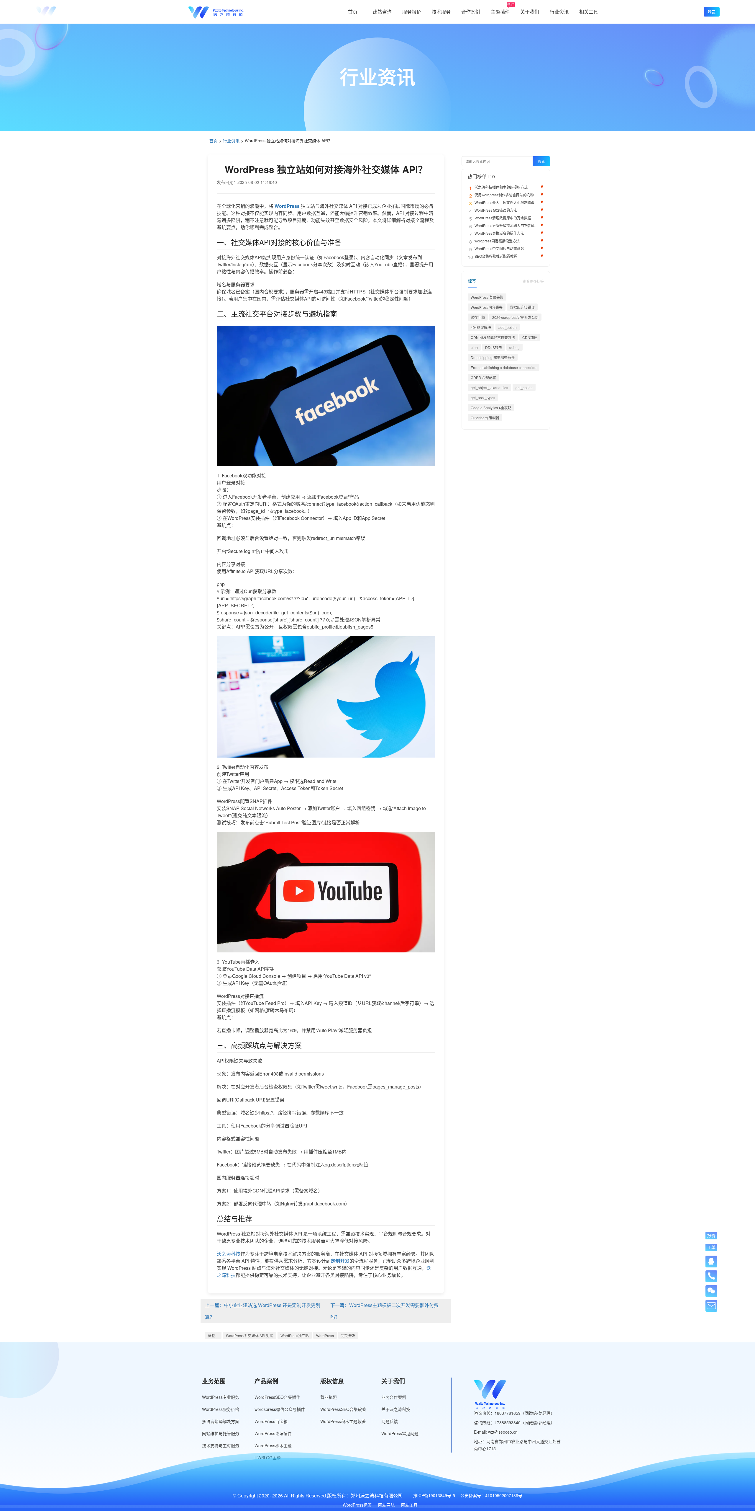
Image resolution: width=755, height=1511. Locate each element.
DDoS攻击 (493, 347)
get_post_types (483, 397)
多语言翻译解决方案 (220, 1421)
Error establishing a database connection (503, 367)
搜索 (541, 161)
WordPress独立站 (294, 1335)
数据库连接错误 (522, 307)
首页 (352, 11)
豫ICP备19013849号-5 (434, 1495)
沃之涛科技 (228, 1253)
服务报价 (411, 11)
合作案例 (470, 11)
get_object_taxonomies (489, 387)
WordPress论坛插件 (273, 1433)
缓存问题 (478, 317)
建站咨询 (382, 11)
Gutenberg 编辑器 (485, 417)
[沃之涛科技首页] (63, 12)
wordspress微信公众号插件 (280, 1409)
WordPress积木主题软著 (343, 1421)
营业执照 (328, 1397)
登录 (712, 12)
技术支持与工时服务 (220, 1445)
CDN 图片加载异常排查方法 (493, 337)
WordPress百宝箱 (271, 1421)
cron (474, 347)
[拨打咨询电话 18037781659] (711, 1274)
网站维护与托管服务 (220, 1433)
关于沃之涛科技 (395, 1409)
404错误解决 (481, 327)
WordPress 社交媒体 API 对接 (249, 1335)
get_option (524, 387)
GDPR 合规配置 (483, 377)
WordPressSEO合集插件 (277, 1397)
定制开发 (348, 1335)
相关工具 (588, 11)
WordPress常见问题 (399, 1433)
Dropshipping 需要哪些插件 (493, 357)
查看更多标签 (533, 281)
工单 (711, 1247)
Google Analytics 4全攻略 (491, 407)
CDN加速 (529, 337)
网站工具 (409, 1505)
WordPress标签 (357, 1505)
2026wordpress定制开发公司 (515, 317)
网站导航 (386, 1505)
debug (514, 347)
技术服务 (441, 11)
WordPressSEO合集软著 (343, 1409)
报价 (711, 1235)
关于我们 (529, 11)
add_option (507, 327)
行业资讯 (559, 11)
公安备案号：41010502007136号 (491, 1495)
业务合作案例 (393, 1397)
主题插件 (500, 11)
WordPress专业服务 (220, 1397)
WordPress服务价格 (220, 1409)
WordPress (325, 1335)
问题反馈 (389, 1421)
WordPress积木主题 (273, 1445)
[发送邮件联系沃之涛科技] (711, 1306)
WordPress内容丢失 (487, 307)
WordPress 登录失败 (487, 297)
